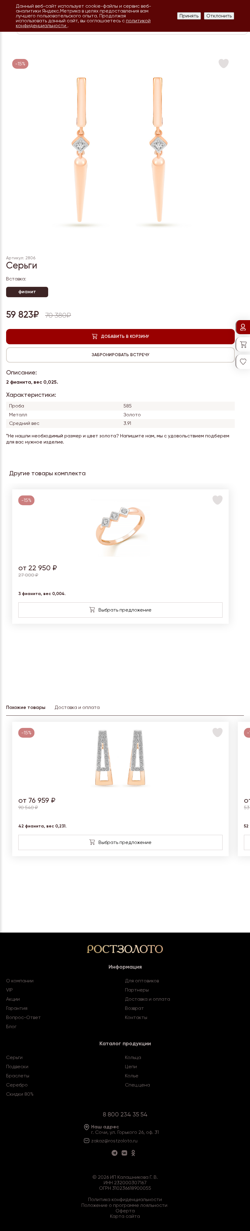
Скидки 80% (20, 1094)
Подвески (17, 1066)
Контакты (136, 1017)
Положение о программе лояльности (124, 1205)
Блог (11, 1026)
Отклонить (219, 16)
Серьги (14, 1057)
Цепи (131, 1066)
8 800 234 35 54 (125, 1114)
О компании (20, 981)
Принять (189, 16)
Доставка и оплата (147, 999)
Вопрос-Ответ (23, 1017)
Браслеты (17, 1076)
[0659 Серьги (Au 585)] (121, 787)
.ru (135, 1141)
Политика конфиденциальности (125, 1199)
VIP (9, 990)
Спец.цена (137, 1085)
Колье (131, 1076)
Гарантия (16, 1008)
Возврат (134, 1008)
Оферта (125, 1211)
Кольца (133, 1057)
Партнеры (137, 990)
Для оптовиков (142, 981)
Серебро (17, 1085)
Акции (13, 999)
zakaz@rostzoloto (111, 1141)
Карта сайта (125, 1216)
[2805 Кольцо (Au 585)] (121, 555)
